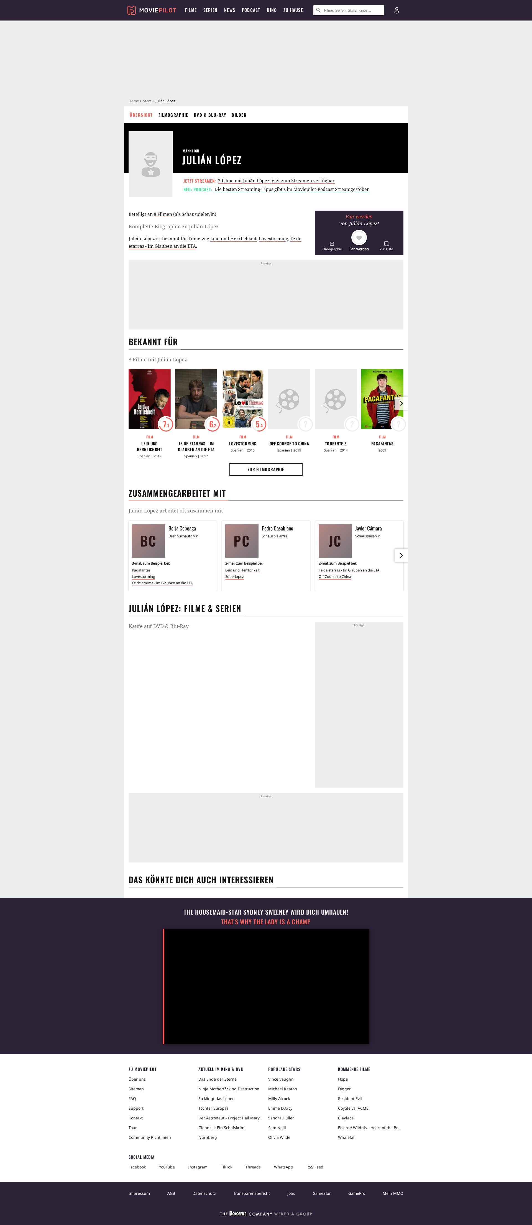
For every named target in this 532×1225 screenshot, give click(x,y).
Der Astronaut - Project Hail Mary (229, 1118)
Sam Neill (277, 1127)
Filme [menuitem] (191, 10)
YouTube (167, 1167)
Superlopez (234, 576)
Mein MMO (393, 1193)
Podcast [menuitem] (251, 10)
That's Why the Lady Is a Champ (266, 922)
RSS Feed (314, 1167)
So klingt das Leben (216, 1098)
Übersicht (141, 115)
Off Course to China (289, 443)
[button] (332, 246)
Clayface (346, 1118)
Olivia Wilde (279, 1137)
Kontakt (136, 1118)
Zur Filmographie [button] (266, 469)
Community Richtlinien (150, 1137)
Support (136, 1108)
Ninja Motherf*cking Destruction (228, 1088)
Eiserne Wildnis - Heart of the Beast (370, 1127)
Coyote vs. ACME (353, 1108)
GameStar (322, 1193)
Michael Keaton (282, 1088)
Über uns (137, 1079)
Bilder (239, 115)
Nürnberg (207, 1137)
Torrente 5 (336, 443)
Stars (147, 100)
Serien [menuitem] (210, 10)
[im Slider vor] (401, 403)
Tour (133, 1127)
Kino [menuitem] (272, 10)
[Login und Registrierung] (397, 10)
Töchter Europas (213, 1108)
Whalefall (346, 1137)
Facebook (137, 1167)
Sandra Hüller (281, 1118)
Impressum (139, 1193)
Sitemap (136, 1088)
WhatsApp (283, 1167)
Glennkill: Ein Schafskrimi (221, 1127)
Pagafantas (382, 443)
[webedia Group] (266, 1214)
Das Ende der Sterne (217, 1079)
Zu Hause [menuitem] (293, 10)
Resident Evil (350, 1098)
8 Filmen (163, 214)
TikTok (226, 1167)
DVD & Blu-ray (210, 115)
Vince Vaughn (281, 1079)
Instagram (198, 1167)
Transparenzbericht (251, 1193)
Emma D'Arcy (280, 1108)
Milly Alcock (279, 1098)
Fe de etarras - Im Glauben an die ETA (196, 446)
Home (134, 100)
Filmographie (173, 115)
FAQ (132, 1098)
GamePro (356, 1193)
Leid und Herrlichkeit (233, 239)
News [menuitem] (229, 10)
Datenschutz (204, 1193)
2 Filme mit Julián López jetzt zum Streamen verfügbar (276, 181)
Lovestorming (273, 239)
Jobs (291, 1193)
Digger (344, 1088)
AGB (171, 1193)
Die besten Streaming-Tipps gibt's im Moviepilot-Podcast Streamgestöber (291, 189)
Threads (253, 1167)
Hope (343, 1079)
